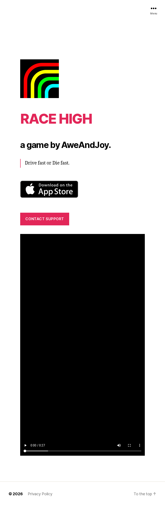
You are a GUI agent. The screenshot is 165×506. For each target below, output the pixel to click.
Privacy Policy (40, 494)
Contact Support (44, 219)
